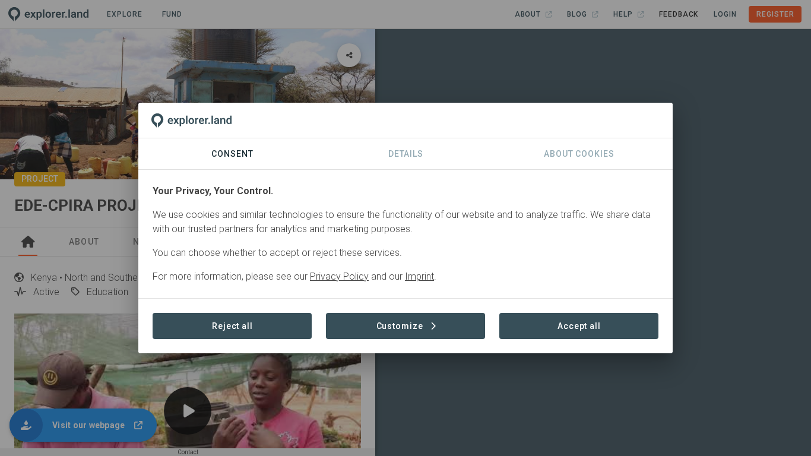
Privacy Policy (339, 276)
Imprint (419, 276)
